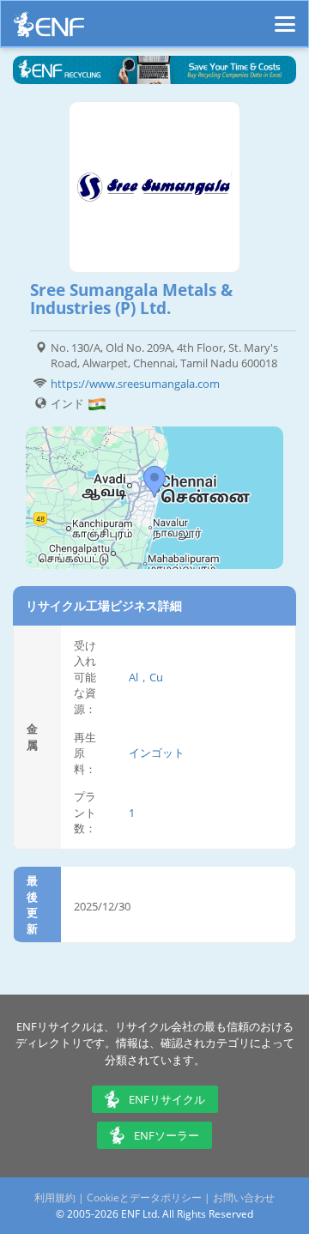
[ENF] (49, 28)
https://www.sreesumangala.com (135, 383)
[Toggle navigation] (285, 16)
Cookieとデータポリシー (144, 1197)
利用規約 (55, 1197)
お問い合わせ (244, 1197)
